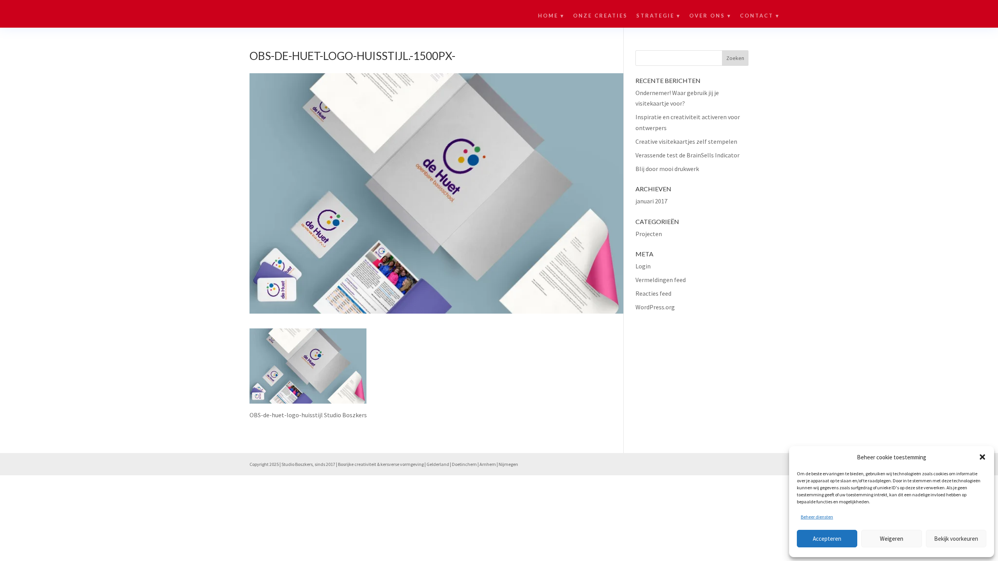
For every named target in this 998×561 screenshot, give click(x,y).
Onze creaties (600, 16)
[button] (982, 457)
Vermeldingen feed (660, 280)
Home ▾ (551, 16)
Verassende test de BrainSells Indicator (687, 155)
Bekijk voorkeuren (956, 538)
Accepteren (827, 538)
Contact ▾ (760, 16)
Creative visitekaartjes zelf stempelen (686, 141)
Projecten (648, 234)
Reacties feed (653, 293)
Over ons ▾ (710, 16)
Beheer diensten (817, 517)
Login (643, 266)
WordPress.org (655, 307)
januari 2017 (651, 201)
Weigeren (891, 538)
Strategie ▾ (658, 16)
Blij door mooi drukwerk (667, 169)
